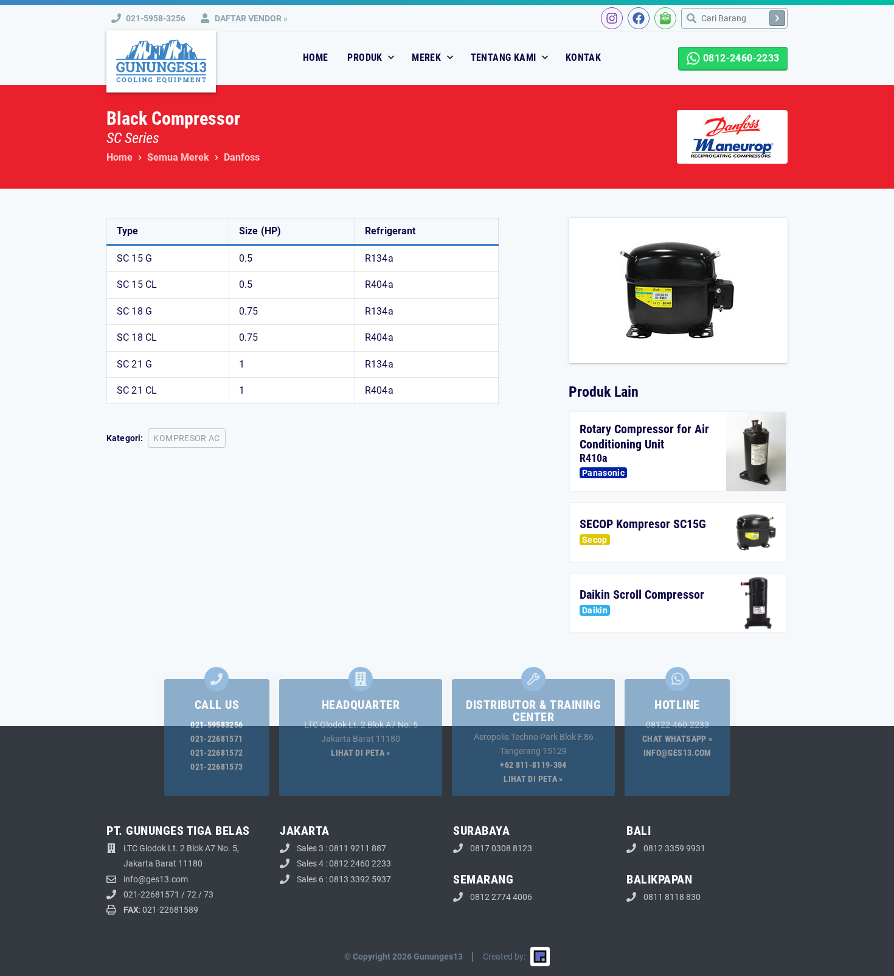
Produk (366, 57)
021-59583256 (216, 725)
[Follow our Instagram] (612, 18)
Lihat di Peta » (360, 753)
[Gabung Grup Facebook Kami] (639, 18)
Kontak (583, 57)
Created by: (504, 956)
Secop (595, 540)
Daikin (595, 610)
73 (208, 894)
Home (315, 57)
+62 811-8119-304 (533, 765)
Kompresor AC (186, 438)
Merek (427, 57)
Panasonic (603, 473)
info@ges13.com (677, 753)
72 (191, 894)
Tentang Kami (505, 57)
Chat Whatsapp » (677, 739)
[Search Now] (777, 18)
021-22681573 (216, 767)
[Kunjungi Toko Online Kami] (665, 18)
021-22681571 (216, 739)
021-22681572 (216, 753)
